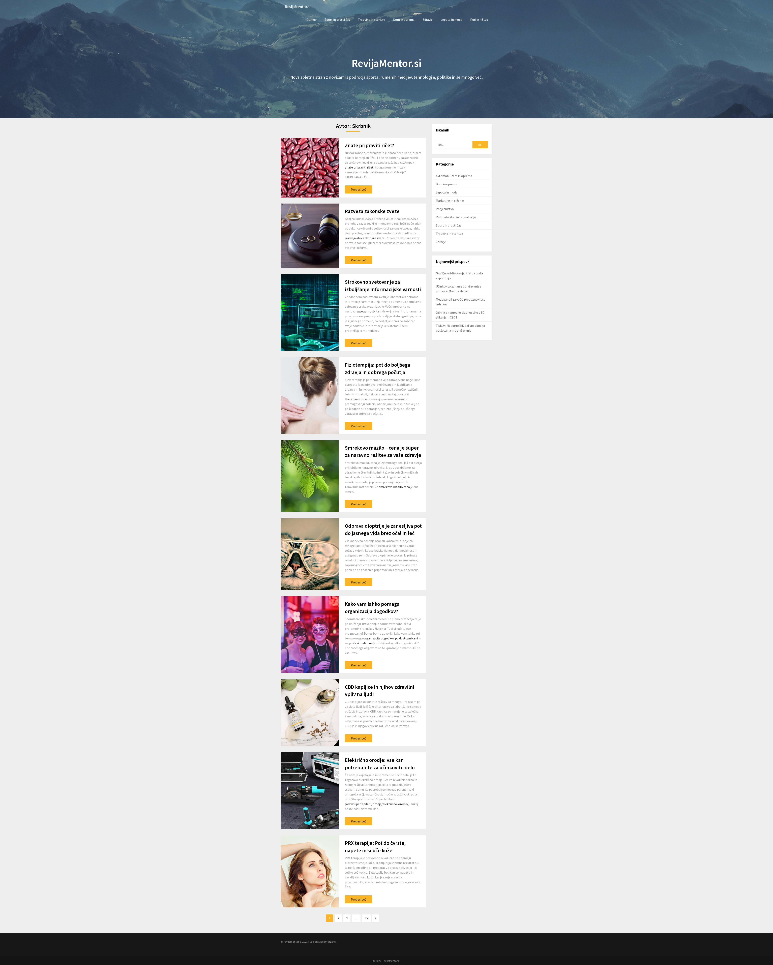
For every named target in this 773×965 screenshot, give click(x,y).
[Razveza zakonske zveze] (310, 236)
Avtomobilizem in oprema (454, 176)
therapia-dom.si (356, 399)
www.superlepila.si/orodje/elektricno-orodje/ (377, 804)
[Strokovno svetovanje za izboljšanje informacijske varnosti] (310, 312)
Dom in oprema (403, 20)
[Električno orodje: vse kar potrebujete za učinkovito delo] (310, 790)
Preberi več (358, 189)
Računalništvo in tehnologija (456, 217)
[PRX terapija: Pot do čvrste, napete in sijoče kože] (310, 871)
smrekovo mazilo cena (394, 487)
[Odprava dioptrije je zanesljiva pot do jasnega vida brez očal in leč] (310, 554)
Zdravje (428, 20)
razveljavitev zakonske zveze (364, 238)
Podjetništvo (479, 20)
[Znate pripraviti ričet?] (310, 168)
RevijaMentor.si (297, 6)
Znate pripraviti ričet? (369, 145)
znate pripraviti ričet (359, 167)
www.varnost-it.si (368, 311)
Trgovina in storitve (371, 20)
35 (366, 918)
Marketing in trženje (450, 201)
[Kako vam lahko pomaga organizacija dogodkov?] (310, 634)
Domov (311, 20)
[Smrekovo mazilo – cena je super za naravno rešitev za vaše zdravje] (310, 476)
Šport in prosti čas (337, 20)
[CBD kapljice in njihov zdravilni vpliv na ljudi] (310, 713)
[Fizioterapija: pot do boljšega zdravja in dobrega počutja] (310, 395)
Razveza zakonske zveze (372, 211)
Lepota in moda (451, 20)
